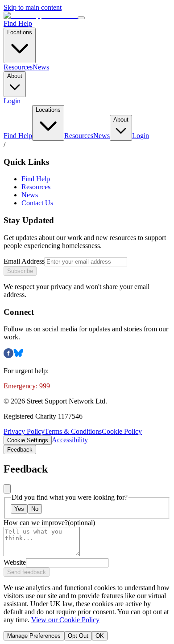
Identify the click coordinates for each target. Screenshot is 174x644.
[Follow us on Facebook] (8, 355)
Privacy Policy (24, 431)
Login (12, 101)
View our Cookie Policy (65, 620)
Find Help (18, 23)
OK (99, 635)
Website (15, 562)
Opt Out (78, 635)
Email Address (24, 261)
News (41, 67)
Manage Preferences (34, 635)
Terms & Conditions (73, 431)
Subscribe (20, 271)
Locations (19, 32)
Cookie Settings (27, 440)
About (14, 76)
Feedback (20, 449)
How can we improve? (49, 522)
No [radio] (34, 508)
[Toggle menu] (81, 17)
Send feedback (26, 572)
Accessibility (70, 440)
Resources (18, 67)
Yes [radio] (19, 508)
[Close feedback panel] (7, 488)
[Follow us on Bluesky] (18, 355)
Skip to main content (33, 7)
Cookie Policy (122, 431)
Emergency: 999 (27, 386)
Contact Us (37, 203)
